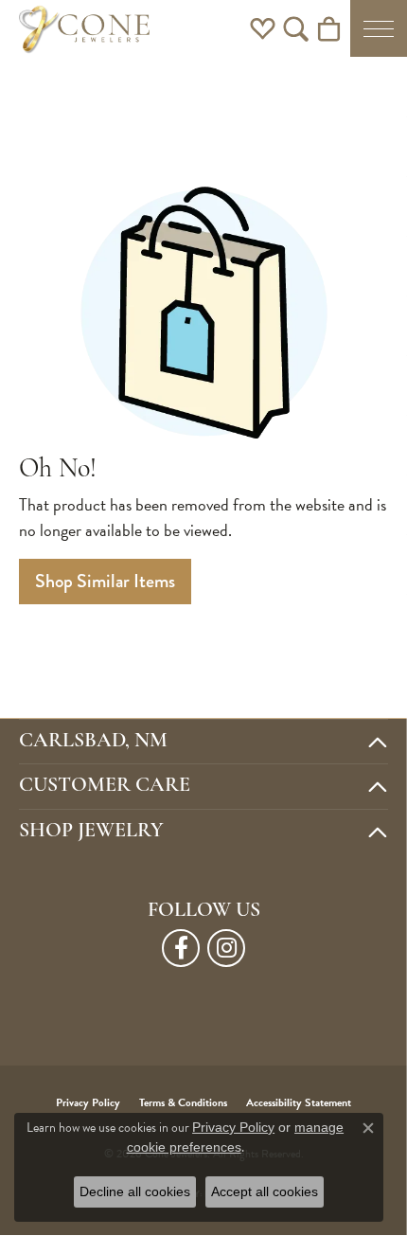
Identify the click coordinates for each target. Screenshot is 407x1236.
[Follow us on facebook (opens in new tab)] (181, 948)
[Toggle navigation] (378, 28)
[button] (262, 28)
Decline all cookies (135, 1191)
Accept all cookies (264, 1191)
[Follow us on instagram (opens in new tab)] (226, 948)
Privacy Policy (233, 1127)
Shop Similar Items (105, 581)
